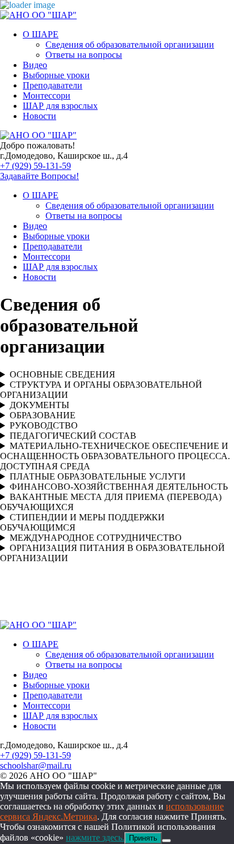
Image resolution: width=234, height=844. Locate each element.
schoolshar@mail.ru (36, 765)
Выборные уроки (56, 75)
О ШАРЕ (40, 34)
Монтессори (46, 95)
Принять (143, 838)
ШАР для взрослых (60, 106)
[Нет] (166, 840)
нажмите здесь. (95, 837)
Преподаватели (52, 85)
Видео (35, 65)
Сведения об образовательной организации (129, 44)
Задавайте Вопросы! (39, 176)
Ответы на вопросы (83, 55)
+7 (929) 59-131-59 (35, 166)
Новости (39, 116)
